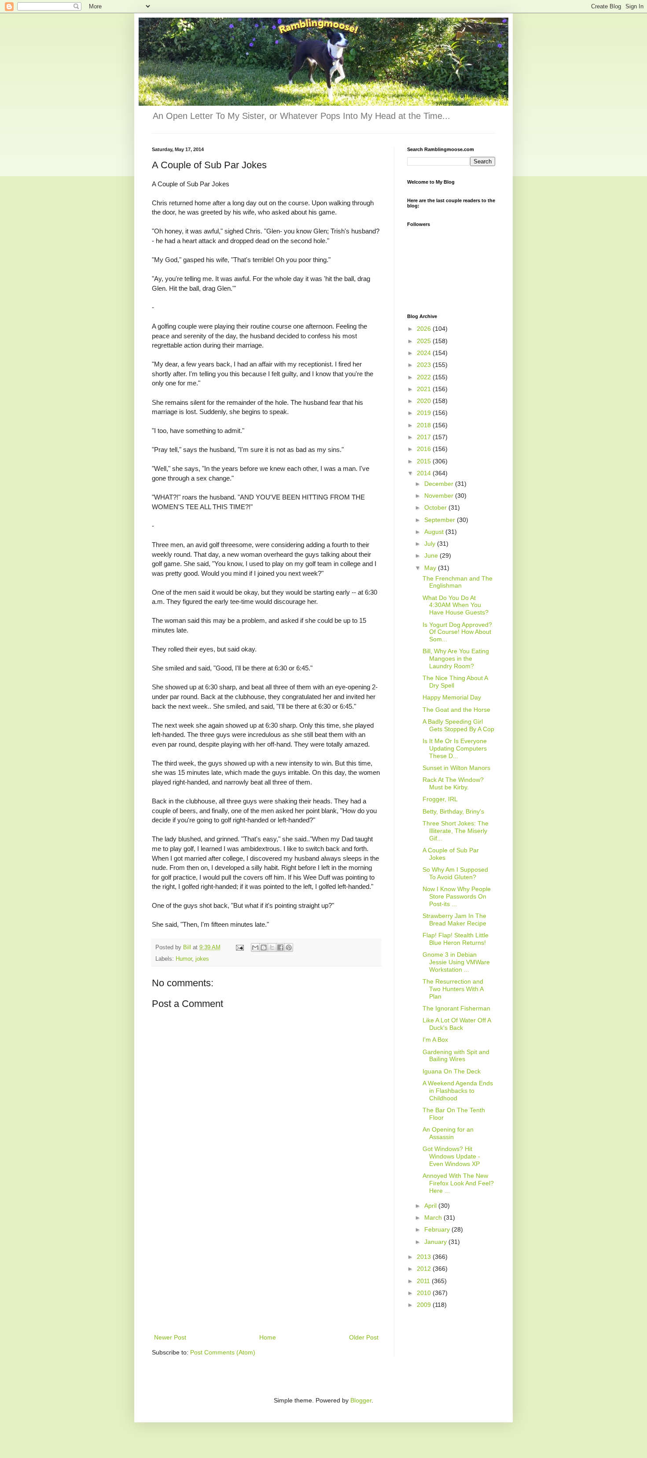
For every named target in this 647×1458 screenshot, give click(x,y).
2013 (425, 1256)
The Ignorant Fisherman (456, 1008)
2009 (425, 1304)
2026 (425, 328)
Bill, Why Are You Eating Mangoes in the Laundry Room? (456, 659)
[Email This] (255, 947)
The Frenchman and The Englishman (458, 582)
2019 (425, 412)
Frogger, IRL (440, 799)
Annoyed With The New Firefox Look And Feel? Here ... (458, 1183)
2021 (425, 388)
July (430, 543)
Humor (184, 959)
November (439, 495)
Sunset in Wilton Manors (456, 767)
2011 (424, 1280)
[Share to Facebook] (280, 947)
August (434, 531)
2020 (425, 400)
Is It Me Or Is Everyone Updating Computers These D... (455, 748)
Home (267, 1337)
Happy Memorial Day (452, 697)
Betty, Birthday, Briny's (453, 811)
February (438, 1229)
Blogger (360, 1400)
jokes (202, 959)
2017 (425, 436)
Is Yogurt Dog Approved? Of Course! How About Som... (457, 632)
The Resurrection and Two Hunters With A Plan (453, 989)
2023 (425, 364)
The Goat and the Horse (456, 709)
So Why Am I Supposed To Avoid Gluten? (455, 873)
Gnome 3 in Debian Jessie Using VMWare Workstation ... (456, 962)
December (439, 483)
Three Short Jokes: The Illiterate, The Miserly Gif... (456, 831)
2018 (425, 425)
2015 (425, 461)
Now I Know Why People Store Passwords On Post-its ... (457, 896)
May (431, 567)
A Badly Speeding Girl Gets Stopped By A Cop (458, 725)
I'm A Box (435, 1039)
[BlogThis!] (263, 947)
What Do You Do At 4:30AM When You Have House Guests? (456, 605)
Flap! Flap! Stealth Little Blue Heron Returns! (456, 939)
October (436, 507)
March (434, 1217)
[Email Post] (239, 947)
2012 (425, 1268)
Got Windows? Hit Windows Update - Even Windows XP (451, 1156)
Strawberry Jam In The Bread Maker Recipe (454, 919)
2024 (425, 352)
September (440, 519)
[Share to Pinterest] (288, 947)
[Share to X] (272, 947)
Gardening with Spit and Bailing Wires (456, 1055)
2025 (425, 340)
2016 (425, 448)
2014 (425, 473)
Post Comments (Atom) (222, 1352)
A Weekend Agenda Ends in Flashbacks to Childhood (458, 1091)
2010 (425, 1292)
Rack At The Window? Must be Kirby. (453, 783)
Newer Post (170, 1337)
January (436, 1241)
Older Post (364, 1337)
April (431, 1205)
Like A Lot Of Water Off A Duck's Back (457, 1024)
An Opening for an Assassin (448, 1133)
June (432, 555)
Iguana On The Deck (452, 1071)
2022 (425, 377)
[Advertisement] (266, 1266)
